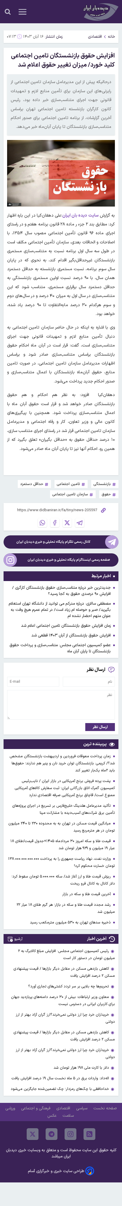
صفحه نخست (105, 1108)
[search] (8, 12)
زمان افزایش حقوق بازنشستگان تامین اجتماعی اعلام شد (66, 626)
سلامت (68, 1116)
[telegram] (51, 1134)
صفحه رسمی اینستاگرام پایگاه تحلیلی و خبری (69, 559)
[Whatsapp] (42, 522)
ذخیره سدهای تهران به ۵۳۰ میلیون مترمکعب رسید (71, 922)
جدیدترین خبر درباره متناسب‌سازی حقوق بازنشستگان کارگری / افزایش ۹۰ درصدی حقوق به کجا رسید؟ (61, 591)
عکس (52, 1116)
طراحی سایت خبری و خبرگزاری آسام (56, 1171)
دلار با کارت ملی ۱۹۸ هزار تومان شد (81, 1067)
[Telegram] (79, 522)
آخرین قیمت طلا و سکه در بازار (87, 894)
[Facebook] (54, 522)
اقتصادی (95, 37)
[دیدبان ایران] (100, 11)
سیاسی (82, 1108)
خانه (111, 37)
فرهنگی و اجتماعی (36, 1108)
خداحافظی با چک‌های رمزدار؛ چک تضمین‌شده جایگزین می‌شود (60, 1089)
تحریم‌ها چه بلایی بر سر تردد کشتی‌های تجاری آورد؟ (68, 986)
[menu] (22, 12)
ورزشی (10, 1108)
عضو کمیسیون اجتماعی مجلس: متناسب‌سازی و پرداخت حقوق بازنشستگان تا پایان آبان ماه (60, 648)
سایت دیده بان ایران (80, 215)
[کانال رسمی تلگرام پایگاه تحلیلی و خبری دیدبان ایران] (111, 542)
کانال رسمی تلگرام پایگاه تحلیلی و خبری (53, 542)
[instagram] (70, 1134)
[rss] (89, 1134)
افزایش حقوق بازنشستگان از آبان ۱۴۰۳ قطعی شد (71, 635)
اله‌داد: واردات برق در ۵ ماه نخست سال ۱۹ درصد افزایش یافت (60, 1078)
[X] (67, 522)
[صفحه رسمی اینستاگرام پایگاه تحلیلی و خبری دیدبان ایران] (10, 560)
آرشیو (18, 939)
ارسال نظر (100, 727)
